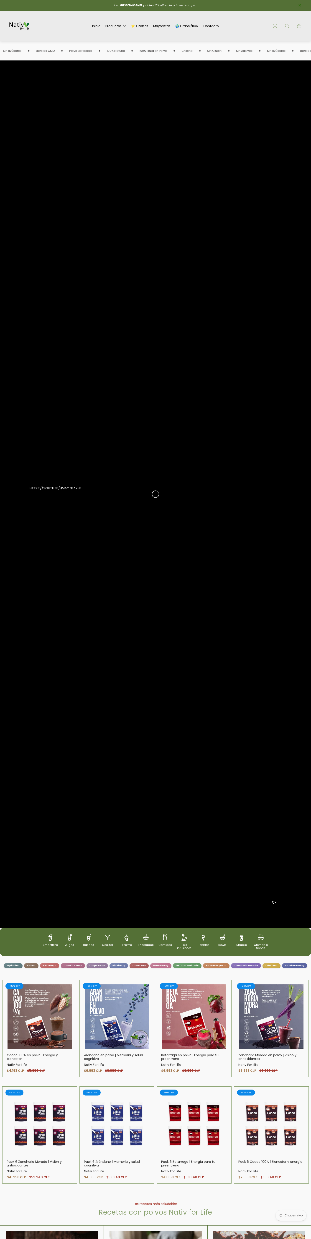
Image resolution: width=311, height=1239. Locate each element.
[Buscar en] (287, 26)
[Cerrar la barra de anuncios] (299, 5)
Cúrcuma (271, 965)
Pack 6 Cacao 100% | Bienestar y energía (270, 1161)
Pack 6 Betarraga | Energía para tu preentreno (188, 1163)
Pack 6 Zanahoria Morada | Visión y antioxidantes (34, 1163)
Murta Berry (160, 965)
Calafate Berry (294, 965)
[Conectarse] (275, 26)
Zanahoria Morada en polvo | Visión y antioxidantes (267, 1057)
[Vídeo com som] (274, 902)
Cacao (31, 965)
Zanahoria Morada (246, 965)
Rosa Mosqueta (216, 965)
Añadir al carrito (40, 1016)
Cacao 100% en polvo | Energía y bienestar (32, 1057)
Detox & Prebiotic (187, 965)
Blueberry (118, 965)
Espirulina (13, 965)
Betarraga (49, 965)
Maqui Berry (97, 965)
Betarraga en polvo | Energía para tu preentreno (190, 1057)
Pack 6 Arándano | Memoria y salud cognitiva (112, 1163)
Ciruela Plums (73, 965)
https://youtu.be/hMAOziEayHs (56, 488)
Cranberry (139, 965)
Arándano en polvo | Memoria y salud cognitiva (113, 1057)
